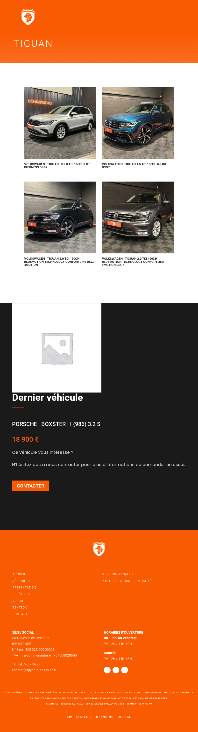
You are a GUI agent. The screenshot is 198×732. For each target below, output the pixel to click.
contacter (30, 486)
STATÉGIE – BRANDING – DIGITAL (103, 716)
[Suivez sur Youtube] (124, 670)
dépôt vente (23, 594)
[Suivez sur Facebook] (107, 670)
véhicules (21, 581)
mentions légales (117, 574)
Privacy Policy (113, 704)
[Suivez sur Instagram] (116, 670)
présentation (24, 587)
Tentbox (20, 607)
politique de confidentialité (127, 581)
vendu (18, 601)
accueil (19, 574)
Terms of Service (137, 704)
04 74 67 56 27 (29, 664)
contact (20, 614)
